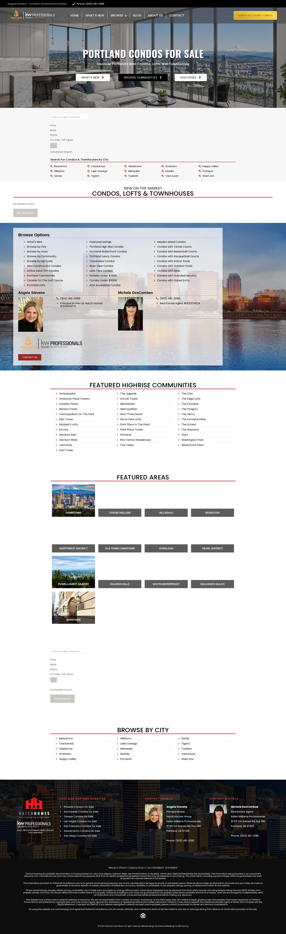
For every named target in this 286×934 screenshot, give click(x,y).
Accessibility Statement (163, 867)
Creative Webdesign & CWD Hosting (173, 926)
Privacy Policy (118, 867)
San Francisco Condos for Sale (82, 826)
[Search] (53, 145)
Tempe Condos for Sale (78, 816)
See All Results (25, 213)
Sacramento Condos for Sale (82, 831)
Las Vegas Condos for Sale (80, 821)
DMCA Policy (138, 867)
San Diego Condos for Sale (80, 835)
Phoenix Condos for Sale (79, 807)
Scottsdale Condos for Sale (81, 811)
